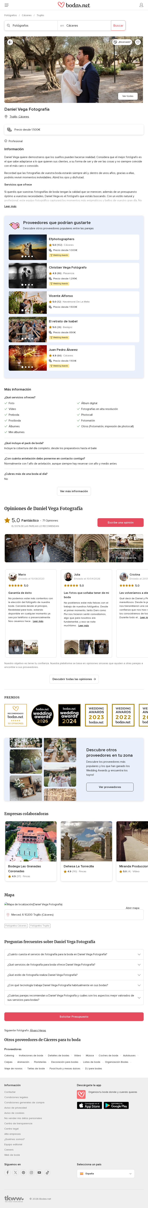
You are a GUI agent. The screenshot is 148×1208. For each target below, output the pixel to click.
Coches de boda (108, 1055)
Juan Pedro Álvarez (63, 350)
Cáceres (27, 15)
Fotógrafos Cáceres (16, 925)
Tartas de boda (36, 1068)
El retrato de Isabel (63, 321)
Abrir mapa (132, 908)
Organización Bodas (116, 1062)
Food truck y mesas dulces (65, 1068)
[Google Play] (116, 1108)
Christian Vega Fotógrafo (68, 267)
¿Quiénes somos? (14, 1139)
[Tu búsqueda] (10, 42)
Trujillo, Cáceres (19, 116)
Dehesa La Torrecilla (79, 866)
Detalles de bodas (58, 1055)
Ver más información (74, 491)
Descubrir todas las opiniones (72, 679)
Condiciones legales (16, 1097)
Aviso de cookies (14, 1113)
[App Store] (89, 1108)
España (90, 1173)
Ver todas (127, 96)
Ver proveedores (110, 787)
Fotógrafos (11, 15)
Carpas (8, 1062)
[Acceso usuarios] (141, 5)
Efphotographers (61, 239)
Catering (9, 1055)
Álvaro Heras (38, 1030)
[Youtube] (39, 1172)
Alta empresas (12, 1133)
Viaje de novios (13, 1068)
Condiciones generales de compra (24, 1102)
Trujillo (40, 15)
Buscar (118, 25)
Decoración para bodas (64, 1062)
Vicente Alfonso (61, 296)
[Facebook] (7, 1172)
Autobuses (129, 1055)
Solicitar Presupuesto (74, 1017)
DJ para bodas (93, 1068)
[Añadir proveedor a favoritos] (138, 42)
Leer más (10, 206)
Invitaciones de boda (31, 1055)
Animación (23, 1062)
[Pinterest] (23, 1172)
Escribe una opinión (121, 522)
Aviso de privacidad (15, 1107)
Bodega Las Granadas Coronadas (24, 868)
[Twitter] (15, 1172)
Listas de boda (91, 1062)
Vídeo (77, 1055)
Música (90, 1055)
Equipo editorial (13, 1144)
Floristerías (40, 1062)
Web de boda (12, 1154)
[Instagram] (31, 1172)
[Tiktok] (47, 1172)
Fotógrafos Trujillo (39, 925)
